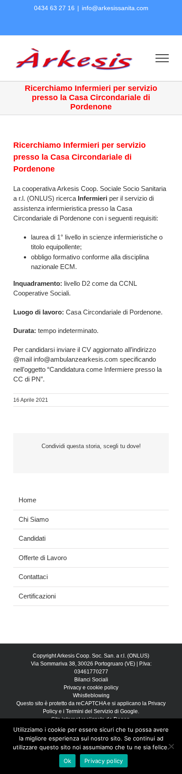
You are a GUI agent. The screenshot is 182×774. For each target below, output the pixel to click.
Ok (68, 760)
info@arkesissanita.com (115, 7)
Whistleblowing (91, 695)
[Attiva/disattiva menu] (162, 58)
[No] (171, 746)
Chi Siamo (34, 519)
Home (27, 500)
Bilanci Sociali (91, 680)
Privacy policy (103, 760)
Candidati (32, 538)
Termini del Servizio (89, 711)
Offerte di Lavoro (43, 557)
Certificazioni (37, 596)
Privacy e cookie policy (91, 687)
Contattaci (33, 576)
